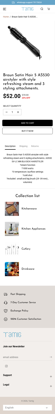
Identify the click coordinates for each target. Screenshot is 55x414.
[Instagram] (6, 366)
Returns (35, 146)
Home (6, 16)
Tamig (31, 401)
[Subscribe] (51, 357)
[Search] (41, 9)
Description (10, 146)
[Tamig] (27, 9)
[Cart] (48, 9)
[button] (4, 9)
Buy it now (27, 131)
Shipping (23, 146)
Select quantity (12, 106)
